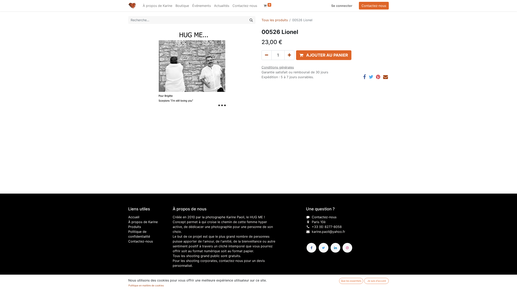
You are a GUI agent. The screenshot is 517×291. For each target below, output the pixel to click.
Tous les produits (275, 20)
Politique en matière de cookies (146, 285)
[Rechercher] (251, 20)
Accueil (133, 217)
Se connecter (341, 6)
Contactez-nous (373, 6)
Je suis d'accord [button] (376, 280)
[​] (311, 248)
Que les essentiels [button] (351, 280)
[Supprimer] (267, 55)
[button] (323, 55)
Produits (134, 227)
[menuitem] (157, 6)
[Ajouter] (289, 55)
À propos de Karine (143, 222)
